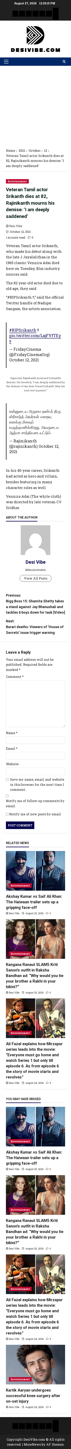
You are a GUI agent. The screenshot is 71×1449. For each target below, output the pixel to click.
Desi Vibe (15, 226)
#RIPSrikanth (22, 330)
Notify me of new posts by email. (35, 814)
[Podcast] (56, 11)
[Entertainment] (22, 14)
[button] (6, 61)
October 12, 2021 (24, 359)
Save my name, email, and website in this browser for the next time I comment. (37, 784)
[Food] (49, 14)
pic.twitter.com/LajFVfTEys (35, 338)
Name (12, 733)
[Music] (29, 14)
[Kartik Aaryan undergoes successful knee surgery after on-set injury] (35, 1364)
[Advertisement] (35, 103)
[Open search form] (64, 61)
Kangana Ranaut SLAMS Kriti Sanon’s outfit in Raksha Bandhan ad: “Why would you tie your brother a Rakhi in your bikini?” (34, 975)
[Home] (15, 14)
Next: (35, 627)
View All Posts (35, 578)
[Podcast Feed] (56, 17)
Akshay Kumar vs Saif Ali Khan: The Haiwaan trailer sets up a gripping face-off (34, 902)
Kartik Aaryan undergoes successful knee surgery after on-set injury (33, 1396)
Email (12, 748)
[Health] (42, 14)
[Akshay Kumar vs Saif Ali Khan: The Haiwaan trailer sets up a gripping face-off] (35, 871)
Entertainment (17, 181)
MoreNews (32, 1444)
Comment (15, 676)
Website (12, 764)
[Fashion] (35, 14)
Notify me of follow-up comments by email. (35, 803)
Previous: (35, 603)
